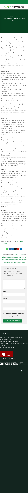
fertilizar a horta (17, 257)
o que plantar (23, 259)
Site (4, 306)
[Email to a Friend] (15, 249)
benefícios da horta (10, 256)
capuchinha (23, 256)
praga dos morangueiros (8, 262)
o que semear (4, 260)
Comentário (6, 278)
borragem (17, 256)
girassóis (6, 259)
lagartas (11, 259)
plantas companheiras (21, 260)
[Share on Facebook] (9, 249)
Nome (5, 291)
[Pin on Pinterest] (18, 249)
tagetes (23, 262)
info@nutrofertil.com (9, 347)
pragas (16, 262)
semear (19, 262)
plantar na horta (12, 260)
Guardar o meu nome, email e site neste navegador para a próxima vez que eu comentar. (13, 315)
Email (5, 298)
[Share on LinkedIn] (21, 249)
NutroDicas (17, 16)
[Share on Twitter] (12, 249)
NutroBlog (11, 16)
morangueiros (16, 259)
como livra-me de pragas (8, 257)
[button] (2, 7)
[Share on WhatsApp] (7, 249)
